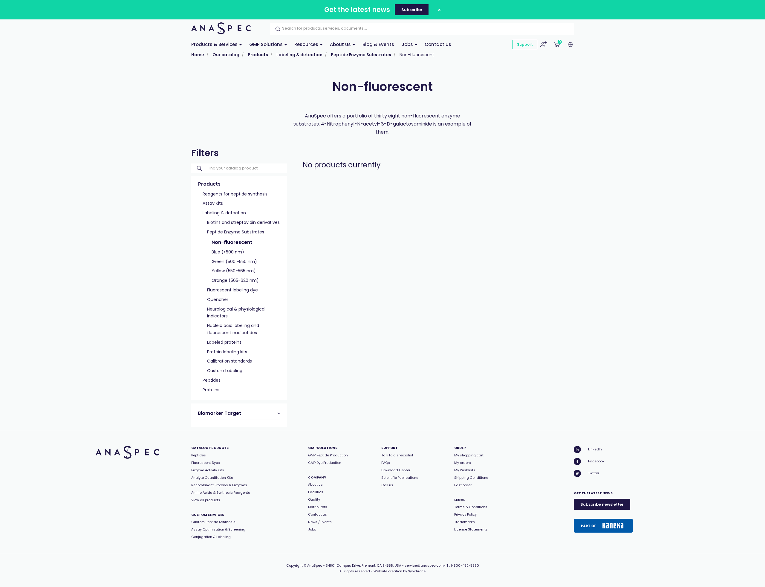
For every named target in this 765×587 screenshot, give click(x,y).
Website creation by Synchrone (400, 571)
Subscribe (411, 10)
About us (341, 44)
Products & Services (215, 44)
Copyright (294, 565)
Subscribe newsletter (602, 504)
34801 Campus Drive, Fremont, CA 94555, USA (363, 565)
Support (525, 44)
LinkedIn (595, 449)
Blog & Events (378, 44)
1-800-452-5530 (465, 565)
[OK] (276, 29)
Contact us (438, 44)
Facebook (596, 461)
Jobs (408, 44)
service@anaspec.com (424, 565)
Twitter (593, 473)
